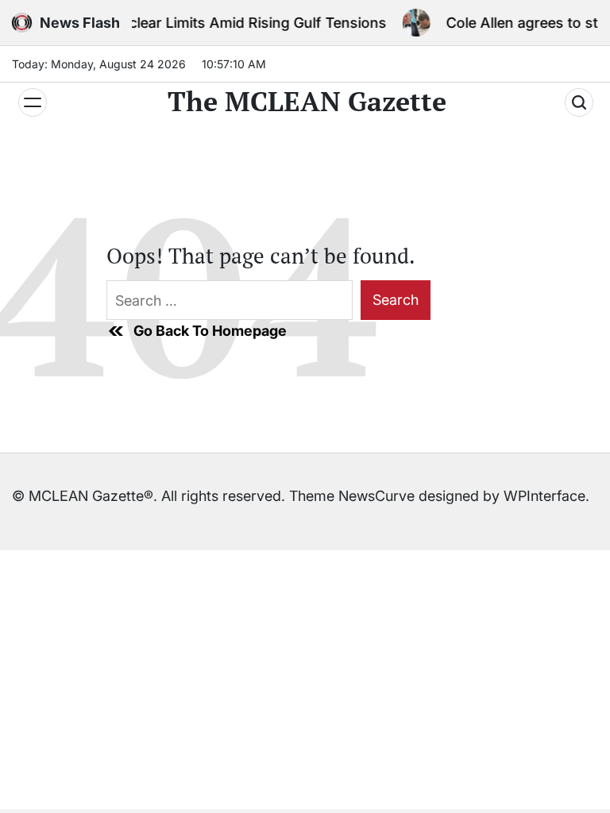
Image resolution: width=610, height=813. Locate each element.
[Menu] (32, 102)
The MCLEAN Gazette (307, 101)
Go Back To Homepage (210, 330)
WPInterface (544, 495)
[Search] (579, 102)
